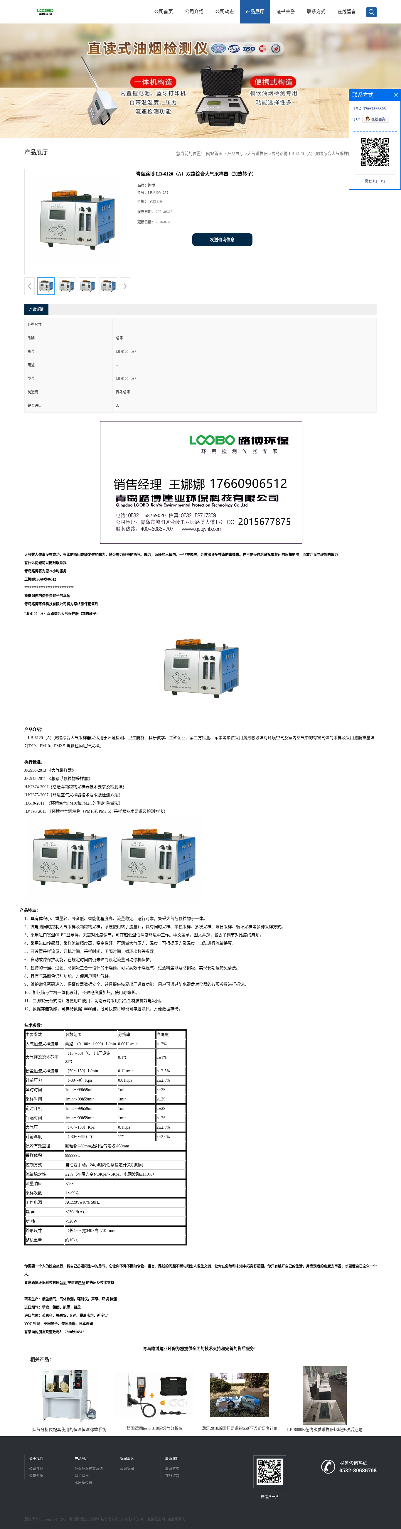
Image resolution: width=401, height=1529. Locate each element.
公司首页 (163, 11)
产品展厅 (255, 11)
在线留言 (346, 11)
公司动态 (224, 11)
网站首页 (214, 153)
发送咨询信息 (222, 239)
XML (124, 1519)
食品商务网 (176, 1519)
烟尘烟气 (82, 1476)
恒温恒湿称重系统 (89, 1469)
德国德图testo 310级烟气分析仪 (155, 1428)
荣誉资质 (36, 1476)
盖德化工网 (156, 1519)
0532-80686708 (358, 1470)
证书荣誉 (285, 11)
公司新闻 (127, 1469)
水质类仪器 (83, 1483)
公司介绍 (194, 11)
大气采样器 (257, 153)
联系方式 (316, 11)
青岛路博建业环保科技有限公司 (93, 1519)
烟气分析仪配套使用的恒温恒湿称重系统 (69, 1429)
